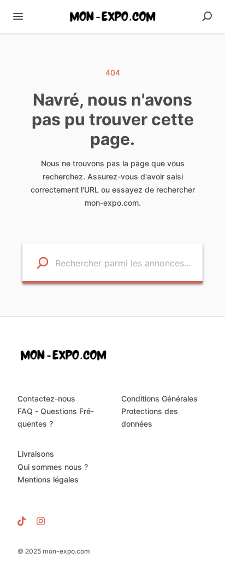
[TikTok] (24, 521)
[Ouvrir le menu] (18, 16)
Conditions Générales (159, 398)
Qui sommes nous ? (52, 466)
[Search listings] (35, 262)
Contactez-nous (46, 398)
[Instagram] (38, 521)
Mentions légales (48, 479)
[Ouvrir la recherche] (207, 16)
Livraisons (35, 453)
